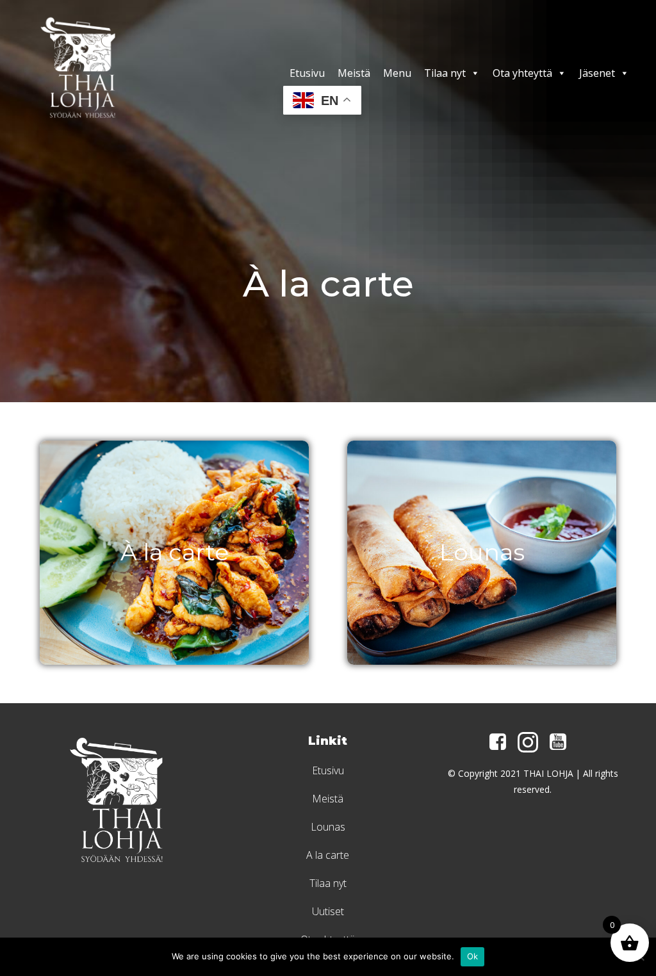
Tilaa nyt (445, 73)
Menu (397, 73)
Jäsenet (597, 73)
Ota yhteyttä (522, 73)
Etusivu (307, 73)
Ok (473, 956)
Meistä (354, 73)
